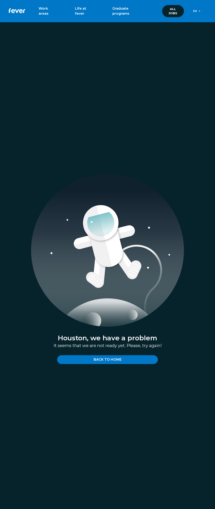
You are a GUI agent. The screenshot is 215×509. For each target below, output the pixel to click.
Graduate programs (120, 11)
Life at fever (80, 11)
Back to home (108, 360)
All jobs (173, 11)
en (195, 11)
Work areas (44, 11)
